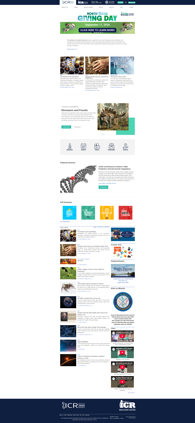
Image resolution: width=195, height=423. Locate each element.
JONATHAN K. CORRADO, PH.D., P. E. (86, 278)
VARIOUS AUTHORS (82, 264)
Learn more (66, 127)
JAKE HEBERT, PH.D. (83, 365)
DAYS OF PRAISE (113, 75)
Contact (122, 418)
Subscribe (132, 2)
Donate (120, 2)
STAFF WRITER (81, 349)
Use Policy (112, 416)
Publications (88, 7)
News (76, 7)
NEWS (61, 75)
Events (111, 7)
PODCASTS (106, 227)
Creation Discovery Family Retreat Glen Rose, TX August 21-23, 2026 (123, 280)
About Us (65, 7)
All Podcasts (65, 221)
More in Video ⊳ (131, 392)
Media (101, 7)
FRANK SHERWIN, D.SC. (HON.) (84, 239)
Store (131, 7)
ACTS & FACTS (100, 227)
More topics (77, 127)
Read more (103, 187)
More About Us (72, 49)
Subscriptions (116, 418)
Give (121, 7)
